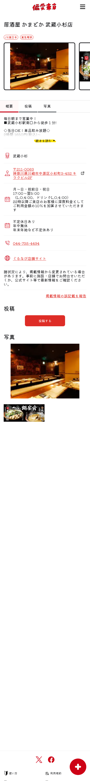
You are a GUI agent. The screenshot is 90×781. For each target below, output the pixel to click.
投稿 (28, 106)
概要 (9, 106)
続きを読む (44, 140)
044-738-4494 (26, 243)
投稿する (45, 320)
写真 (47, 106)
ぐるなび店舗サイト (29, 258)
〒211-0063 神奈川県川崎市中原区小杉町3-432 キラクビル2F (44, 173)
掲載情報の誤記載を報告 (66, 295)
